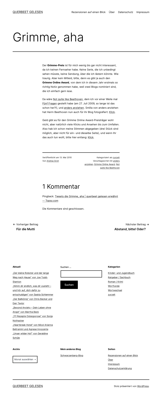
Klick (112, 112)
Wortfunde (113, 286)
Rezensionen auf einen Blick (89, 12)
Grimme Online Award (104, 164)
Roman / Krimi (115, 281)
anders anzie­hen (74, 107)
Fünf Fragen (49, 103)
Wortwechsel (115, 290)
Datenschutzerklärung (120, 368)
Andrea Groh (53, 161)
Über (112, 12)
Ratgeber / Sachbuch (119, 277)
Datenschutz (125, 12)
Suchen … (65, 267)
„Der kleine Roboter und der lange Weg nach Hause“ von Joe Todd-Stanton (31, 277)
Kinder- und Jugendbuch (121, 273)
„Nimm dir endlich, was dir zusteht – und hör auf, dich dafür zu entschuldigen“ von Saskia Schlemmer (33, 290)
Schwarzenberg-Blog (71, 355)
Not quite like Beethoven (68, 99)
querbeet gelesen (28, 12)
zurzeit (116, 157)
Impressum (142, 12)
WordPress (143, 386)
